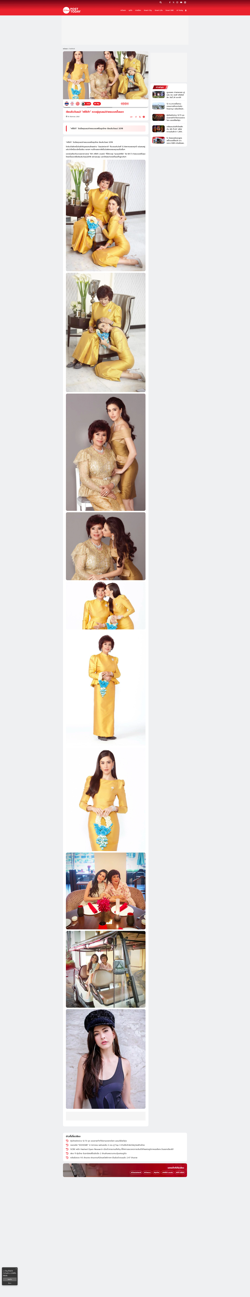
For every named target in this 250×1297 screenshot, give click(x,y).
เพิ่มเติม (5, 1275)
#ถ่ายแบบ (147, 1172)
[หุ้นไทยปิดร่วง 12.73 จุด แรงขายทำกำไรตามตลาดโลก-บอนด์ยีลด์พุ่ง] (158, 117)
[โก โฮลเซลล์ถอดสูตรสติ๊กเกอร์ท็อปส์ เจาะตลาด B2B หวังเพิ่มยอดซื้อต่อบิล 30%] (158, 140)
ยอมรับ (10, 1279)
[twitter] (140, 117)
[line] (144, 117)
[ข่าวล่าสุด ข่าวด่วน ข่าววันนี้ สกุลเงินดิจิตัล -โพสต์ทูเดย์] (72, 10)
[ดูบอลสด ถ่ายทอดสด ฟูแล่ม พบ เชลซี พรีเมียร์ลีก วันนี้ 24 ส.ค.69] (158, 94)
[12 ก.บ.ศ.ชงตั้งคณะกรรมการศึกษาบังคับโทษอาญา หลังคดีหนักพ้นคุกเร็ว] (158, 105)
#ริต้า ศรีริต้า (180, 1172)
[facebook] (136, 117)
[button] (186, 10)
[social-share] (170, 2)
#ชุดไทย (156, 1172)
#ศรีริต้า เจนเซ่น (167, 1172)
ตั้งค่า (9, 1283)
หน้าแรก (65, 49)
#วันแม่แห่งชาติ (136, 1172)
